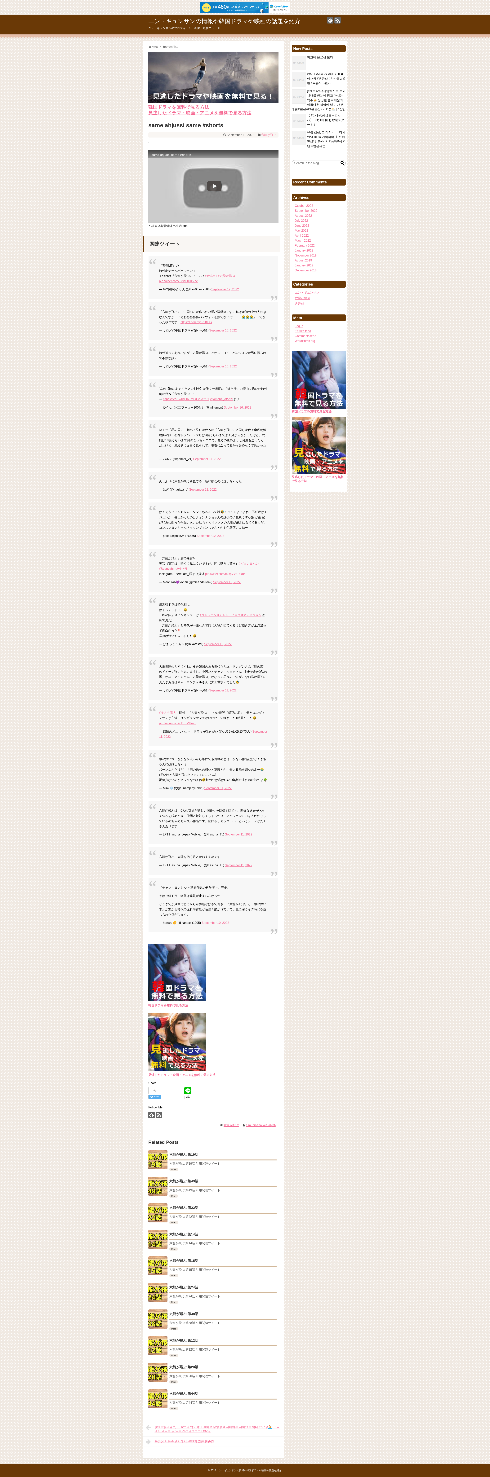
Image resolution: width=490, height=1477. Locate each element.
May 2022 (301, 230)
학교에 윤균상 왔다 (320, 57)
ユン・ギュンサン (307, 292)
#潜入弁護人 (167, 712)
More (173, 1169)
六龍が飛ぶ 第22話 (183, 1208)
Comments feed (305, 336)
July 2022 (301, 220)
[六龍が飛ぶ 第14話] (157, 1239)
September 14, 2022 (207, 459)
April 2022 (302, 235)
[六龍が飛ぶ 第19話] (157, 1159)
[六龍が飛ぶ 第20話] (157, 1372)
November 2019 (306, 255)
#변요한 (181, 568)
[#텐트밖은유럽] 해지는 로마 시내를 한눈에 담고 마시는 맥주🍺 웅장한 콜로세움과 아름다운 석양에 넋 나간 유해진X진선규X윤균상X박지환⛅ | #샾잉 (319, 100)
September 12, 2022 (203, 489)
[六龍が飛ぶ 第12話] (157, 1345)
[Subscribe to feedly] (330, 20)
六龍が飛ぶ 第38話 (183, 1314)
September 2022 (306, 210)
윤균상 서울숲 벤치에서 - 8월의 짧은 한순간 (184, 1441)
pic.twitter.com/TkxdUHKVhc (178, 281)
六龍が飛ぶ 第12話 (183, 1340)
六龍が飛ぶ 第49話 (183, 1181)
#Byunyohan (167, 568)
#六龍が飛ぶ (226, 276)
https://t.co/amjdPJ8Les (196, 322)
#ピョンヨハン (249, 563)
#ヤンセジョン (251, 615)
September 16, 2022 (223, 330)
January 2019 (304, 265)
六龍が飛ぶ (268, 135)
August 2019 (303, 260)
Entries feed (303, 331)
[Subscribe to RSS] (337, 20)
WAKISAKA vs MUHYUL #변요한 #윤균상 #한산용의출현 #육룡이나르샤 (326, 78)
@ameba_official (221, 399)
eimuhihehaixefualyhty (261, 1125)
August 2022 (303, 215)
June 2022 (302, 225)
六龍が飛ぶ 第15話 (183, 1261)
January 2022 (304, 250)
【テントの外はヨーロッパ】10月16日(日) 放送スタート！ (325, 120)
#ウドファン (208, 615)
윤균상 (299, 303)
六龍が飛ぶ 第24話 (183, 1287)
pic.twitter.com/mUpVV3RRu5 (225, 574)
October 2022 (304, 205)
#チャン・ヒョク (229, 615)
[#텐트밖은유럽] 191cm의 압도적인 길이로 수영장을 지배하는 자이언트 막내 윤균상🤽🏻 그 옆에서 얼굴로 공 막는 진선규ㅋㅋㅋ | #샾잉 (217, 1429)
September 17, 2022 (225, 289)
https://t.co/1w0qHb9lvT (179, 399)
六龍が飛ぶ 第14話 (183, 1234)
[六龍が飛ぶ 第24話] (157, 1292)
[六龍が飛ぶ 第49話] (157, 1186)
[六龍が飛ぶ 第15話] (157, 1265)
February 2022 (305, 245)
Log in (299, 326)
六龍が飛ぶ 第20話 (183, 1367)
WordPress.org (305, 341)
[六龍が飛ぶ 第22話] (157, 1212)
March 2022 (303, 240)
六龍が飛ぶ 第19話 (183, 1154)
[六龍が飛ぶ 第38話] (157, 1319)
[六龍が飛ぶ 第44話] (157, 1398)
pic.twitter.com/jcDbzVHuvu (177, 723)
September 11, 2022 (223, 690)
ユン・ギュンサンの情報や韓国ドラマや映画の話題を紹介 (224, 21)
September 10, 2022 (215, 922)
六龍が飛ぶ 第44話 (183, 1394)
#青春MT (211, 276)
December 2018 (306, 270)
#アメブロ (202, 399)
